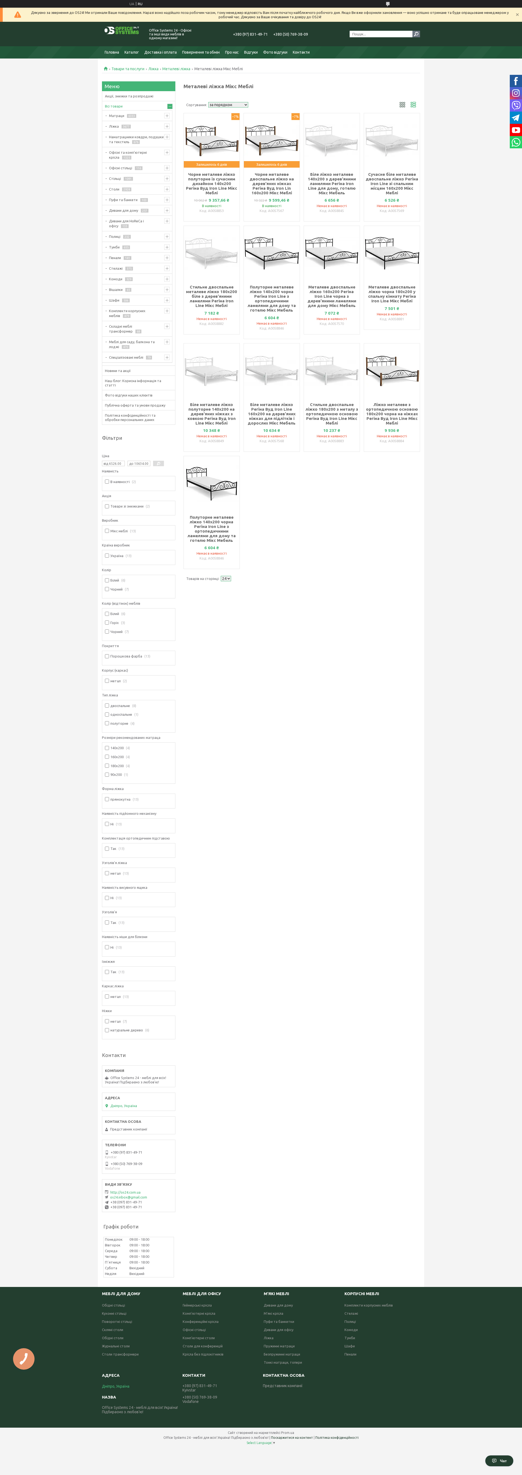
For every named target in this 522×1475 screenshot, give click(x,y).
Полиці (114, 236)
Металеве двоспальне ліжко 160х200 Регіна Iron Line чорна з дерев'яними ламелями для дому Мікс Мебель (331, 296)
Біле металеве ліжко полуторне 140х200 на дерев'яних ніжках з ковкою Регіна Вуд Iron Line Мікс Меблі (212, 413)
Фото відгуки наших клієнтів (129, 395)
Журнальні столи (116, 1346)
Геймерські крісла (197, 1305)
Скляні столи (112, 1330)
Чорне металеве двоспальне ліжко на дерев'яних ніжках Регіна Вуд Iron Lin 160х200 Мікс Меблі (272, 183)
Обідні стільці (113, 1305)
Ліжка (153, 69)
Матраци (116, 116)
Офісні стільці (120, 168)
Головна (112, 52)
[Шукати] (416, 34)
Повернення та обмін (201, 52)
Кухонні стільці (114, 1313)
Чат (503, 1461)
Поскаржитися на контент (292, 1437)
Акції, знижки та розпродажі (129, 96)
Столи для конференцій (203, 1346)
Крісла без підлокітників (203, 1354)
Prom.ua (287, 1432)
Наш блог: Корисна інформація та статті (133, 383)
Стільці (115, 178)
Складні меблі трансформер (121, 328)
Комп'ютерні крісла (199, 1313)
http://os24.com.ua (125, 1192)
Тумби (114, 247)
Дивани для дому (123, 210)
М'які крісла (273, 1313)
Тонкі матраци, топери (283, 1362)
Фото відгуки (275, 52)
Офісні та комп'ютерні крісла (128, 154)
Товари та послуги (127, 69)
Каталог (132, 52)
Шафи (114, 300)
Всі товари (114, 106)
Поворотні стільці (117, 1321)
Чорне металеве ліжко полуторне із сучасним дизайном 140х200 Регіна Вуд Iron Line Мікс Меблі (211, 183)
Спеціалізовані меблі (126, 357)
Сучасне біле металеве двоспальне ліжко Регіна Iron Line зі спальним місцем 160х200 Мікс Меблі (392, 183)
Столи (114, 189)
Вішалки (116, 289)
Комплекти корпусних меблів (127, 313)
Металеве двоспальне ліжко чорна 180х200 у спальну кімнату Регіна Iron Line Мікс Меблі (392, 294)
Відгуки (251, 52)
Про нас (232, 52)
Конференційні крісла (201, 1321)
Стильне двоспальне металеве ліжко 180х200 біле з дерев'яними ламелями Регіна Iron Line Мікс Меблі (211, 296)
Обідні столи (112, 1338)
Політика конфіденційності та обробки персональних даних (130, 417)
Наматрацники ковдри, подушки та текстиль (136, 139)
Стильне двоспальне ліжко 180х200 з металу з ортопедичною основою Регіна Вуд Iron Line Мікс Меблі (332, 413)
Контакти (301, 52)
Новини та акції (118, 371)
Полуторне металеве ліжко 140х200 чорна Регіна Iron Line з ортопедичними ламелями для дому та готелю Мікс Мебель (272, 298)
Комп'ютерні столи (199, 1338)
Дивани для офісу (278, 1330)
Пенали (115, 258)
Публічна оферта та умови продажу (135, 405)
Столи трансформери (120, 1354)
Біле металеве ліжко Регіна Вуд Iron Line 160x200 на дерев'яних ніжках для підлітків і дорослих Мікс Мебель (272, 413)
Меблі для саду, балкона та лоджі (132, 344)
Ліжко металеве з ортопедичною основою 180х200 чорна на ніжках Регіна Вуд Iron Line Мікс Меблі (392, 413)
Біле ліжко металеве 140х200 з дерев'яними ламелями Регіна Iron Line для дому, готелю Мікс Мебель (332, 183)
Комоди (115, 279)
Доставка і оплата (160, 52)
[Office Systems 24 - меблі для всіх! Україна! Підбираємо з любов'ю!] (122, 34)
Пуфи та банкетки (279, 1321)
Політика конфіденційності (337, 1437)
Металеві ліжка (176, 69)
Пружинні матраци (279, 1346)
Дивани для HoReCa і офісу (126, 223)
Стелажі (116, 268)
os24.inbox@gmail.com (128, 1197)
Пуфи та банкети (123, 200)
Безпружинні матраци (282, 1354)
